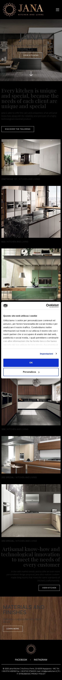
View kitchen (31, 164)
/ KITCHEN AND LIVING (20, 179)
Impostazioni (46, 353)
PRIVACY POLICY (38, 674)
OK (31, 362)
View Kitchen (31, 516)
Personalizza (29, 372)
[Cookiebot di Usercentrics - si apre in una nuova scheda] (46, 306)
